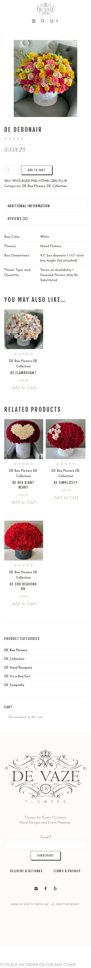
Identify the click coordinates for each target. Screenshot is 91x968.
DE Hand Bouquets (18, 667)
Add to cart (37, 170)
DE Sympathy (14, 685)
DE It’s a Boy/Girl (17, 676)
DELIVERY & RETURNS (26, 871)
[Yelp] (55, 888)
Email (45, 837)
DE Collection (57, 186)
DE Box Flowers (33, 186)
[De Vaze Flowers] (45, 10)
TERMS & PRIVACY (67, 871)
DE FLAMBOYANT (23, 373)
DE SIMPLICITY (66, 482)
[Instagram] (36, 888)
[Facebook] (45, 888)
